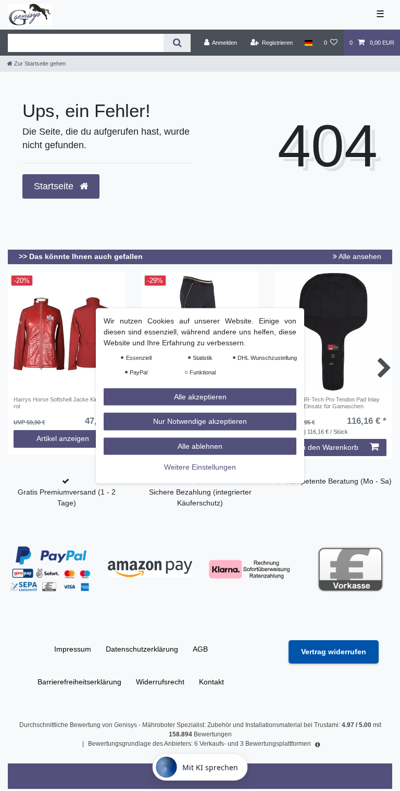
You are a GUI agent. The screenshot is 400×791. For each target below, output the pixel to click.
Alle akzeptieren (200, 396)
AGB (200, 649)
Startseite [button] (55, 186)
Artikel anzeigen (62, 438)
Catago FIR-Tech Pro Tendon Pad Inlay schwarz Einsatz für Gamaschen (330, 402)
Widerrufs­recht (160, 682)
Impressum (72, 649)
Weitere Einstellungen (200, 467)
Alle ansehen (359, 256)
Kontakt (211, 682)
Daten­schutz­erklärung (142, 649)
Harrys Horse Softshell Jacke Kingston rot (63, 402)
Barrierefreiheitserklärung (79, 682)
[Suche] (177, 43)
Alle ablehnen (200, 446)
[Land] (308, 43)
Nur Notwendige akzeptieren (200, 421)
